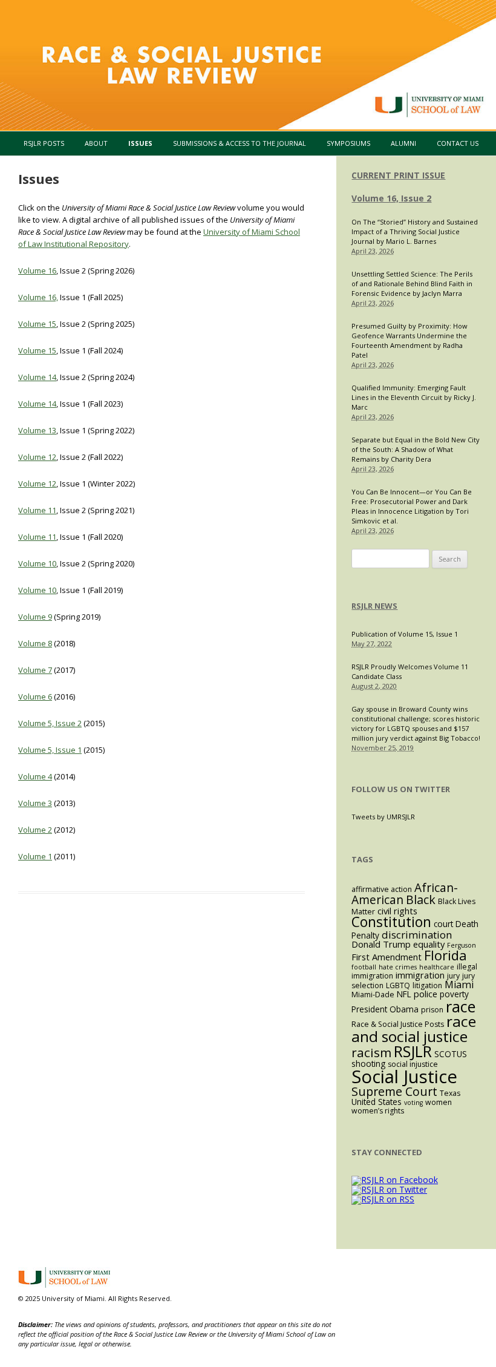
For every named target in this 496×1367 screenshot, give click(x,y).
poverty (454, 994)
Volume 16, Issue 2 (391, 198)
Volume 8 (35, 643)
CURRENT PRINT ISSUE (398, 175)
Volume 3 (35, 803)
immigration (420, 975)
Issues (140, 143)
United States (376, 1101)
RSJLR (413, 1051)
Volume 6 (35, 696)
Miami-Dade (372, 994)
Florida (445, 955)
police (425, 994)
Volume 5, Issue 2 (50, 723)
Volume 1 (35, 856)
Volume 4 (35, 776)
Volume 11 (37, 510)
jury (453, 976)
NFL (404, 994)
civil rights (397, 911)
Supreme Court (394, 1091)
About (96, 143)
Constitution (391, 922)
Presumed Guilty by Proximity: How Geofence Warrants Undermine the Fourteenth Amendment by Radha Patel (409, 340)
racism (371, 1052)
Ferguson (461, 945)
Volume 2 (35, 829)
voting (413, 1102)
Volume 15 (37, 323)
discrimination (417, 935)
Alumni (403, 143)
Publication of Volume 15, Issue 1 (404, 633)
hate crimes (398, 967)
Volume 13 (37, 430)
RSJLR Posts (44, 143)
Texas (450, 1093)
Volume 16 (37, 270)
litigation (427, 985)
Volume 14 (37, 377)
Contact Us (457, 143)
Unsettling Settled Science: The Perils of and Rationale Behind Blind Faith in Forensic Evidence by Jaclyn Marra (411, 283)
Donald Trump (381, 944)
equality (429, 944)
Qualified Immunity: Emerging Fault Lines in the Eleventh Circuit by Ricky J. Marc (413, 397)
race (460, 1006)
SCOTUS (450, 1054)
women (438, 1102)
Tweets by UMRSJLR (383, 816)
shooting (368, 1063)
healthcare (436, 967)
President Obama (385, 1009)
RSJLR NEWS (374, 605)
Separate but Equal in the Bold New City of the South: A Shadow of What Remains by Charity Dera (415, 449)
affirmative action (381, 889)
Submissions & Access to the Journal (239, 143)
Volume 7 (35, 669)
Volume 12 (37, 456)
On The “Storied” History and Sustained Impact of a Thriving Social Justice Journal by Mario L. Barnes (414, 231)
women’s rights (377, 1111)
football (363, 967)
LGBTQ (398, 985)
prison (432, 1010)
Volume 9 (35, 616)
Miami (459, 984)
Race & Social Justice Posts (397, 1024)
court (443, 923)
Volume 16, (38, 297)
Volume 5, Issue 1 (50, 749)
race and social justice (413, 1028)
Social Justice (404, 1076)
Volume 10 (37, 563)
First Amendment (386, 957)
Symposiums (348, 143)
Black (421, 899)
